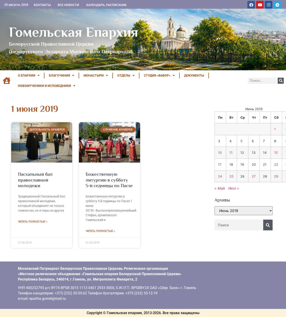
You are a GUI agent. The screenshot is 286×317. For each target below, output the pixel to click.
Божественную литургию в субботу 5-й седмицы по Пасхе (109, 179)
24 (220, 176)
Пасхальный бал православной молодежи (35, 179)
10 (220, 152)
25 (231, 176)
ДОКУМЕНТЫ (194, 75)
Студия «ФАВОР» (157, 75)
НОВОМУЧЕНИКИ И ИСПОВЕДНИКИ (44, 86)
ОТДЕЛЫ (123, 75)
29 (276, 176)
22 (276, 164)
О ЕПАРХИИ (26, 75)
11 (231, 152)
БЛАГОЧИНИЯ (59, 75)
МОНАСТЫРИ (94, 75)
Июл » (233, 188)
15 (276, 152)
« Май (219, 188)
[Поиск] (281, 81)
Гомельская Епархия (73, 32)
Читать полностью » (32, 221)
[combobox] (238, 225)
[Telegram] (277, 5)
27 (254, 176)
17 (219, 164)
